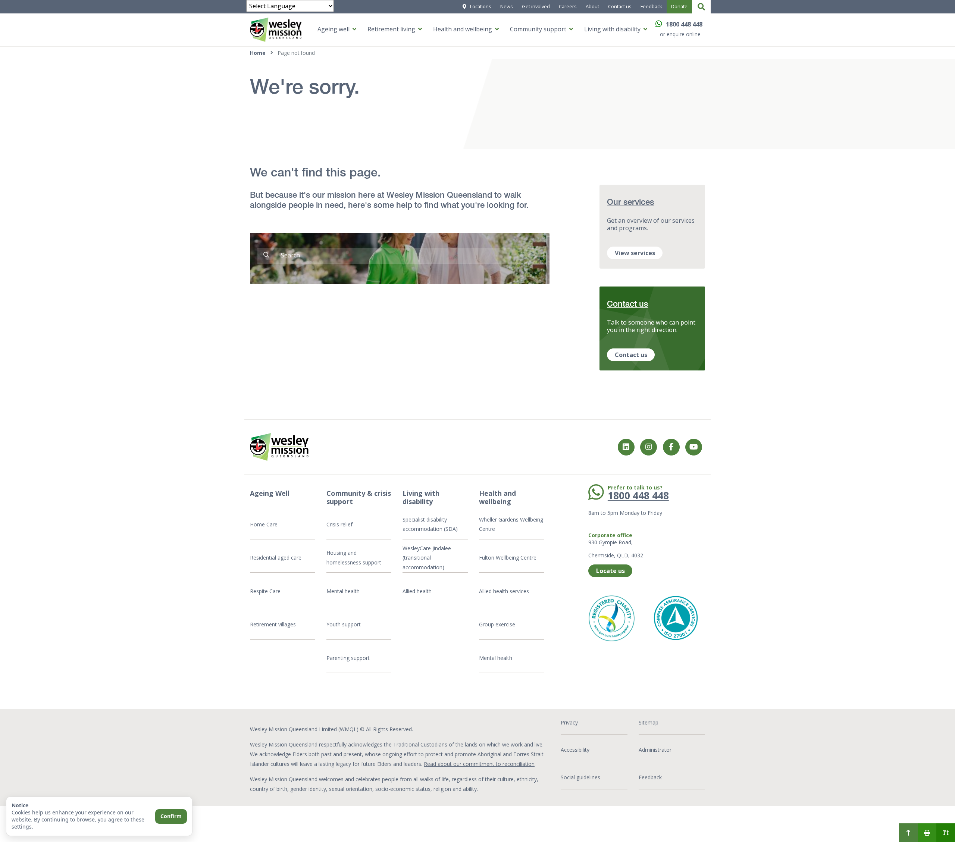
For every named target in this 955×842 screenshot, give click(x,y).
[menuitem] (908, 832)
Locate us (610, 571)
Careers (568, 6)
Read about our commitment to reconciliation (479, 763)
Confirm (171, 816)
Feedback (651, 6)
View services (635, 253)
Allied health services (504, 591)
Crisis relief (339, 524)
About (592, 6)
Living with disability (612, 29)
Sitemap (648, 722)
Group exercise (497, 624)
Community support (538, 29)
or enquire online (680, 34)
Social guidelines (580, 777)
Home (258, 52)
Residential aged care (275, 557)
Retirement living (391, 29)
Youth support (343, 624)
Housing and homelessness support (353, 557)
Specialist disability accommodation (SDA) (430, 524)
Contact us (620, 6)
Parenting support (348, 657)
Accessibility (575, 749)
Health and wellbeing (462, 29)
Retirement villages (273, 624)
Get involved (536, 6)
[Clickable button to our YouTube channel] (693, 447)
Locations (480, 6)
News (506, 6)
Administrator (655, 749)
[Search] (701, 6)
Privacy (569, 722)
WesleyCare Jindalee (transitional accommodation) (427, 558)
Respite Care (265, 591)
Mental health (343, 591)
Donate (679, 6)
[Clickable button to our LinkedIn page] (626, 447)
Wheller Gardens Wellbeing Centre (511, 524)
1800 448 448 (684, 24)
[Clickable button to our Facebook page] (648, 447)
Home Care (264, 524)
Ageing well (333, 29)
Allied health (417, 591)
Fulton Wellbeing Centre (508, 557)
